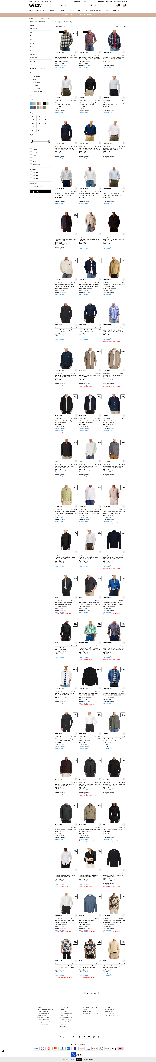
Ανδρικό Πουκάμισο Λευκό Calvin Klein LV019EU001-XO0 (64, 921)
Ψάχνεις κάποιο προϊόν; (66, 1017)
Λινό (34, 158)
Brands (106, 10)
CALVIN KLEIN (36, 76)
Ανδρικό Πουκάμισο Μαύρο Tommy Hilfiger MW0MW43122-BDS (89, 103)
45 (33, 116)
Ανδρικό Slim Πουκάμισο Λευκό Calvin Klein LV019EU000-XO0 (90, 739)
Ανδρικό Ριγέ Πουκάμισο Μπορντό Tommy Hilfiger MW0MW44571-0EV (89, 58)
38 (39, 116)
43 (33, 123)
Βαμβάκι (35, 152)
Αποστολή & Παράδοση (43, 1013)
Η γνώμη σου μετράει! (65, 1019)
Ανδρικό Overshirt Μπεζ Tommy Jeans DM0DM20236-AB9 (114, 285)
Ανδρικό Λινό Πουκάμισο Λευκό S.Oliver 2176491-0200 (88, 467)
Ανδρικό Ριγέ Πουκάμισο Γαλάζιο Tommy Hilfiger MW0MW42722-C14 (113, 194)
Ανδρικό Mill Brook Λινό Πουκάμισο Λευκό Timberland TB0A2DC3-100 (89, 512)
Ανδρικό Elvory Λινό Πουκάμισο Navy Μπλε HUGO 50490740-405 (113, 557)
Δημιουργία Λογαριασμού (89, 1011)
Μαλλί (34, 161)
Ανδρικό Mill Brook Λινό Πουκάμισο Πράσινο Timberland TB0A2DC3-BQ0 (65, 512)
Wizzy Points (63, 1026)
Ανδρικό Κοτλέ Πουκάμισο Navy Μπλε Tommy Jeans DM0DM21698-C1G (90, 285)
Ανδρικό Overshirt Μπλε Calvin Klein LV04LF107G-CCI (65, 240)
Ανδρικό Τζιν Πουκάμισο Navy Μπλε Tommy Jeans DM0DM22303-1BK (113, 694)
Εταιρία (62, 1009)
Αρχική (31, 18)
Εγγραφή (113, 1)
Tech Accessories (95, 10)
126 (125, 26)
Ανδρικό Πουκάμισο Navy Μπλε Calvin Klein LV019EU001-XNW (90, 330)
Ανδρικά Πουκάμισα (38, 186)
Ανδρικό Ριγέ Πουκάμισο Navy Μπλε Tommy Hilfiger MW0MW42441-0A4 (113, 648)
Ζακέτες (32, 36)
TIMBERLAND (36, 88)
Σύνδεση (108, 1)
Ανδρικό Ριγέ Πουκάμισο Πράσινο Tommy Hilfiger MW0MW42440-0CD (89, 648)
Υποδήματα (53, 10)
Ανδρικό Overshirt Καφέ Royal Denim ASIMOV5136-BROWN (65, 785)
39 (45, 116)
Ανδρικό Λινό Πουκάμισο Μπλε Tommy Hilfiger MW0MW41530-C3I (113, 603)
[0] (117, 6)
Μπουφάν (33, 47)
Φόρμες (32, 65)
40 (33, 119)
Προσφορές (115, 10)
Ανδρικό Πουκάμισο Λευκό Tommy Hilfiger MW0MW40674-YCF (65, 875)
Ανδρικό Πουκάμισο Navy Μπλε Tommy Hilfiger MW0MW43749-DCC (65, 149)
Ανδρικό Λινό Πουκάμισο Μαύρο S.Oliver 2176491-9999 (64, 467)
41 (39, 119)
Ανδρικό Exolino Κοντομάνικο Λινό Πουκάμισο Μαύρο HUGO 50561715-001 (89, 603)
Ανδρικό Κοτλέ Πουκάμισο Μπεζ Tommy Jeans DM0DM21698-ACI (64, 285)
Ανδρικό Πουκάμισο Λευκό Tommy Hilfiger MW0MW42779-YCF (113, 149)
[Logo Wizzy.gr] (35, 5)
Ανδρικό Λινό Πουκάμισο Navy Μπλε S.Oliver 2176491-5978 (113, 421)
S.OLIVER (35, 85)
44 (39, 123)
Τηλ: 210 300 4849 (109, 1009)
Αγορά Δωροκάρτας (42, 1024)
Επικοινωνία (101, 1)
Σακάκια (32, 61)
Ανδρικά (42, 18)
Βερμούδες (33, 29)
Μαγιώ (32, 39)
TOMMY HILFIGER (37, 91)
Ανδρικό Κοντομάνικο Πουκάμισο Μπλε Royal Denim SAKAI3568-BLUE (65, 966)
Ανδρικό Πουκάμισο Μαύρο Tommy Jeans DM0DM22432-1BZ (89, 694)
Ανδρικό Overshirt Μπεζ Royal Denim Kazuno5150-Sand (113, 376)
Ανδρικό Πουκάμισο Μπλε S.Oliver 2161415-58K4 (89, 921)
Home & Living (83, 10)
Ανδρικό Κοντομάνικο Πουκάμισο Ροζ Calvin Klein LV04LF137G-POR (114, 512)
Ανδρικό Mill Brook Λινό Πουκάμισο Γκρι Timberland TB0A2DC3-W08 (113, 467)
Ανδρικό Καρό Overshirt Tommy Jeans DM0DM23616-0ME (66, 58)
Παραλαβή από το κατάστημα (44, 1011)
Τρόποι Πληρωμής (42, 1015)
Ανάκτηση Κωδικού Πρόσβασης (91, 1013)
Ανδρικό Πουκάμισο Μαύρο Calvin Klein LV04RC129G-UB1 (113, 876)
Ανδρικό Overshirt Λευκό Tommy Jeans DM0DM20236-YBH (64, 694)
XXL (33, 130)
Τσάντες (62, 10)
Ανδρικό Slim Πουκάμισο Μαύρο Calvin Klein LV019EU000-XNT (64, 739)
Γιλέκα (32, 32)
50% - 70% (35, 178)
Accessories (72, 10)
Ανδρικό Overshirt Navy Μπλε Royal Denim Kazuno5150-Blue (89, 421)
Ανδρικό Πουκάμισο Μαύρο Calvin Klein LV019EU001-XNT (65, 330)
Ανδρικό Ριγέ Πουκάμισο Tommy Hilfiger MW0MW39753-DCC (64, 194)
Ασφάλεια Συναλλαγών (43, 1017)
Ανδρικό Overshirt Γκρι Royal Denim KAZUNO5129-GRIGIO (89, 785)
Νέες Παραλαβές (35, 10)
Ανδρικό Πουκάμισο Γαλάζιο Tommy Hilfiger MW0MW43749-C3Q (113, 103)
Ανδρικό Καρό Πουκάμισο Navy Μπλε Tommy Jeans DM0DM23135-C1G (114, 58)
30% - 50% (35, 175)
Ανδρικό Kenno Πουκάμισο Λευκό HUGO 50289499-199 (88, 557)
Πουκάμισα (33, 57)
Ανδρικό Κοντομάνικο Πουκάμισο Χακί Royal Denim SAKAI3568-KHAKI (114, 921)
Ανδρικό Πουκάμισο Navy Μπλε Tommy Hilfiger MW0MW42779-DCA (89, 149)
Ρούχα (45, 10)
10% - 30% (35, 172)
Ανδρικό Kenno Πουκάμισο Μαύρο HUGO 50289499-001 (65, 557)
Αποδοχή (79, 1059)
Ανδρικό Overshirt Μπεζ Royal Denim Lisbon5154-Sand (89, 376)
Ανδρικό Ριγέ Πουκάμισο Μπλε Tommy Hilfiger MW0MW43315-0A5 (113, 330)
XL (45, 126)
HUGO (34, 79)
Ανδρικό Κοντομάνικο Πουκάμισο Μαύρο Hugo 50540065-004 (88, 966)
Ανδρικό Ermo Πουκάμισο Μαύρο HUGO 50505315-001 (64, 648)
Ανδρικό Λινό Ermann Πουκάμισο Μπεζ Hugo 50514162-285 (112, 966)
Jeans (32, 25)
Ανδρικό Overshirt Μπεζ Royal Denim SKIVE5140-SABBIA (89, 830)
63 (120, 26)
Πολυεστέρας (36, 164)
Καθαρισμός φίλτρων (41, 192)
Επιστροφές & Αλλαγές (43, 1019)
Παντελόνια (33, 54)
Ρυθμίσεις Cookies (88, 1059)
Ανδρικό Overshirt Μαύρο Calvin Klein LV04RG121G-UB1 (113, 239)
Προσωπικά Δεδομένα (66, 1013)
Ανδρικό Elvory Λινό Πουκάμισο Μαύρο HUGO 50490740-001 (64, 603)
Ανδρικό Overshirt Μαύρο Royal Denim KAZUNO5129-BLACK (114, 785)
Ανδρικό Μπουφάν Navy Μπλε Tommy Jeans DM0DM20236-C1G (66, 376)
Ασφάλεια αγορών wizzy (43, 1021)
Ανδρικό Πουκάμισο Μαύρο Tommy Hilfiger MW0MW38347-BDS (89, 875)
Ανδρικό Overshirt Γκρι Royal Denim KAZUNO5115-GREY (65, 830)
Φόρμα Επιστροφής (42, 1022)
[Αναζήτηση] (95, 5)
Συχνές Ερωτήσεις (65, 1015)
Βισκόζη (35, 155)
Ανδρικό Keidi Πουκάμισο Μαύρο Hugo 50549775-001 (114, 830)
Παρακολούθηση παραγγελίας (79, 1)
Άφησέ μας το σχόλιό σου (66, 1021)
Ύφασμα (35, 149)
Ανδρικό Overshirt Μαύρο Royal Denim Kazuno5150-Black (66, 421)
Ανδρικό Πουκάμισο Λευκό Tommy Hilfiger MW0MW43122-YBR (65, 103)
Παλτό (32, 50)
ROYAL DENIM (36, 82)
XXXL (39, 130)
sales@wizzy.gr (109, 1011)
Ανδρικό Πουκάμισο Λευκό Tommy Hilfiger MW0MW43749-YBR (89, 194)
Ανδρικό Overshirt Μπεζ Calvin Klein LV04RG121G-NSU (89, 239)
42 (45, 119)
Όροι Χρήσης (63, 1011)
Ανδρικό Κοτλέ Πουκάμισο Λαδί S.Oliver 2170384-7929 (112, 739)
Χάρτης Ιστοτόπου (64, 1022)
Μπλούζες (33, 43)
